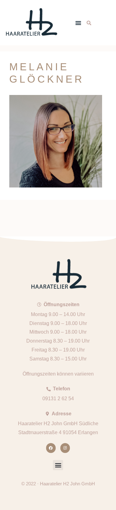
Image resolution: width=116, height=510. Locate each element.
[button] (78, 22)
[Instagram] (65, 448)
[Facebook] (51, 448)
